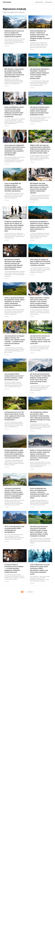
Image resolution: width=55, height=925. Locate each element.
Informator (7, 2)
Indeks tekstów (39, 2)
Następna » (30, 591)
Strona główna (48, 2)
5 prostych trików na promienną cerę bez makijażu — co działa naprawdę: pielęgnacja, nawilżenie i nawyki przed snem (13, 568)
